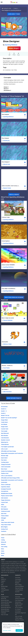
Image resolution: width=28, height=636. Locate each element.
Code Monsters (5, 437)
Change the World (5, 464)
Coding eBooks (5, 590)
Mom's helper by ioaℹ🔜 (8, 318)
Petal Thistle (6, 368)
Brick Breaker (4, 435)
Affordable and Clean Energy (8, 451)
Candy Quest (4, 422)
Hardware (3, 531)
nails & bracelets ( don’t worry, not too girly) (11, 185)
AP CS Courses (19, 607)
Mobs (2, 555)
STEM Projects (18, 618)
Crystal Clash (4, 502)
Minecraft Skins (5, 600)
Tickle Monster (5, 444)
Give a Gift (18, 581)
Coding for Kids (7, 8)
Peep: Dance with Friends (7, 522)
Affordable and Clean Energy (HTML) (10, 478)
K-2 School (18, 609)
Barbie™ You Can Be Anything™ (9, 417)
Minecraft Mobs (5, 604)
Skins (2, 549)
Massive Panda (7, 188)
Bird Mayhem (4, 509)
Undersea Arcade (5, 511)
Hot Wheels (4, 424)
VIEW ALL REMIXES (14, 194)
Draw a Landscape (5, 484)
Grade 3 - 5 (4, 411)
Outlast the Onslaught (7, 471)
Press (2, 583)
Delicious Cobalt (7, 344)
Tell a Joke (3, 506)
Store (2, 591)
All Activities (4, 406)
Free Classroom (19, 600)
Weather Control (5, 440)
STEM (2, 520)
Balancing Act (4, 442)
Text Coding (4, 546)
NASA (2, 504)
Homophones (4, 491)
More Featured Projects (14, 398)
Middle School (18, 604)
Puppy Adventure (5, 500)
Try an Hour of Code (8, 403)
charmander (5, 341)
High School (18, 605)
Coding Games (5, 596)
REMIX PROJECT (14, 48)
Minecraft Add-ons (6, 607)
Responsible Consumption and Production (12, 453)
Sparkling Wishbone (11, 45)
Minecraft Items (5, 609)
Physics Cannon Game (6, 495)
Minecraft (3, 542)
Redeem (17, 583)
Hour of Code (4, 614)
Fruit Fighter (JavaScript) (7, 446)
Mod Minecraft (5, 433)
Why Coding (18, 584)
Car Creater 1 (5, 389)
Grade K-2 (3, 408)
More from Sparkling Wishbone (14, 297)
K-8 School (18, 611)
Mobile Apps (4, 586)
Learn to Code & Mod (8, 534)
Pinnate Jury (6, 140)
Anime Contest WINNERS (8, 264)
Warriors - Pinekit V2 (7, 365)
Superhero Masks (5, 486)
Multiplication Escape (6, 493)
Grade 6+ (3, 413)
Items (2, 551)
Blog (2, 577)
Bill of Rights (4, 527)
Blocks (2, 553)
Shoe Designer (5, 114)
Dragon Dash (4, 426)
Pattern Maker (5, 515)
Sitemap (3, 588)
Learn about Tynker (14, 14)
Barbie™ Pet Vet (5, 415)
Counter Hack (4, 429)
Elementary (18, 602)
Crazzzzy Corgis (6, 217)
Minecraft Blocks (5, 605)
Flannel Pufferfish (7, 320)
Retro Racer (4, 469)
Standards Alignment (20, 613)
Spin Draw (3, 513)
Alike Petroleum (7, 391)
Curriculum (18, 579)
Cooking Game (5, 462)
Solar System (4, 498)
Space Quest (4, 457)
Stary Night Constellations (8, 288)
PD (16, 614)
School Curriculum (20, 598)
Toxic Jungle (4, 431)
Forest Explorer (6, 241)
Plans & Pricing (19, 588)
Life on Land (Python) (6, 475)
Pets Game (4, 460)
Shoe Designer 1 (6, 162)
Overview (17, 577)
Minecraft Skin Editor (6, 602)
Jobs (2, 584)
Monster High (4, 455)
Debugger (3, 518)
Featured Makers (19, 586)
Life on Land (4, 449)
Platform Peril (4, 473)
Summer (17, 591)
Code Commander (5, 466)
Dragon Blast (4, 420)
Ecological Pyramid (6, 489)
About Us (3, 579)
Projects (16, 8)
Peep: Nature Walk (6, 524)
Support (3, 581)
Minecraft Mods (5, 611)
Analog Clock (4, 529)
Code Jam (3, 613)
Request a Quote (19, 620)
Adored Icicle (6, 164)
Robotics (3, 544)
